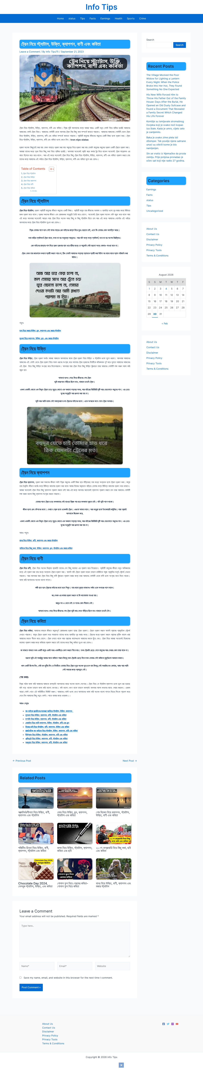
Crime (142, 18)
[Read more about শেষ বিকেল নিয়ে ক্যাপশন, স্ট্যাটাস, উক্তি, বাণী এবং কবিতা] (113, 797)
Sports (130, 18)
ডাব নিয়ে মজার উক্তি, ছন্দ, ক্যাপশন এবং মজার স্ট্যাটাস (40, 330)
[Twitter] (168, 1024)
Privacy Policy (154, 244)
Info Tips (101, 6)
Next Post (130, 760)
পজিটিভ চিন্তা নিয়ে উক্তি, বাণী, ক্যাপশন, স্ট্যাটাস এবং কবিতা (33, 849)
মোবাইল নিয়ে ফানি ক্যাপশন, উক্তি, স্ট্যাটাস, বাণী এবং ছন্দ (47, 722)
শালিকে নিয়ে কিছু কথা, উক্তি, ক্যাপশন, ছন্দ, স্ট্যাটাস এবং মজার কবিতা (45, 548)
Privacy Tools (154, 250)
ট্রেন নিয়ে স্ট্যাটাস (29, 173)
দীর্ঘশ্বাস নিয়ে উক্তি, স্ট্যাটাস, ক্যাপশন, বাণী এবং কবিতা (46, 734)
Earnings (105, 18)
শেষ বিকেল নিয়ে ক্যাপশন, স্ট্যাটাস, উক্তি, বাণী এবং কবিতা (113, 813)
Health (118, 18)
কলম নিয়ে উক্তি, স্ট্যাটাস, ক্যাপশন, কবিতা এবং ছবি (74, 849)
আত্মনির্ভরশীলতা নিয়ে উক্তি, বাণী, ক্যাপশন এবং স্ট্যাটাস (34, 813)
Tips (82, 18)
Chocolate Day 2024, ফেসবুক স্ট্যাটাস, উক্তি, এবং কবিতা (35, 885)
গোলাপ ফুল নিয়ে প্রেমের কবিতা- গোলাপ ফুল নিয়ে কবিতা (72, 885)
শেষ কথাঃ (34, 191)
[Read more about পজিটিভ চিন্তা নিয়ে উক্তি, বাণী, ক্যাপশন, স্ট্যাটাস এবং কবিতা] (35, 833)
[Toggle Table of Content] (50, 169)
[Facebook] (163, 1024)
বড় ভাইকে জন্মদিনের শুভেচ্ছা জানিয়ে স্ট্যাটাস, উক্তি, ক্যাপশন (49, 711)
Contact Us (152, 234)
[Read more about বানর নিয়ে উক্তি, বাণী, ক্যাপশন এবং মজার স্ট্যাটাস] (113, 868)
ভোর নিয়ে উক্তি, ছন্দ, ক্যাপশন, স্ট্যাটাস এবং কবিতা (72, 813)
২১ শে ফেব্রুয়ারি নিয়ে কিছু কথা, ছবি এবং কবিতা (113, 849)
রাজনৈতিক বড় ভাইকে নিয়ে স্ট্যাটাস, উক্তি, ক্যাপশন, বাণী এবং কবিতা (51, 730)
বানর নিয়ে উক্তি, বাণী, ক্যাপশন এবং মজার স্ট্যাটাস (38, 540)
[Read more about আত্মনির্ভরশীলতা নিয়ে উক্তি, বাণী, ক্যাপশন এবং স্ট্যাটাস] (35, 797)
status (72, 18)
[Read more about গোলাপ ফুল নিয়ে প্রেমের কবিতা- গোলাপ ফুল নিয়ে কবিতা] (74, 868)
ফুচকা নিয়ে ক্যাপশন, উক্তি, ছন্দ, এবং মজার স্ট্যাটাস (39, 338)
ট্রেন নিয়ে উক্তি (29, 177)
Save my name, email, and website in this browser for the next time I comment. (68, 977)
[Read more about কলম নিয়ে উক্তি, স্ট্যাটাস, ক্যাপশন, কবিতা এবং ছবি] (74, 833)
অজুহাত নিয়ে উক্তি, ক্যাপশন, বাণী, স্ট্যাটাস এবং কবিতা (46, 742)
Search (150, 39)
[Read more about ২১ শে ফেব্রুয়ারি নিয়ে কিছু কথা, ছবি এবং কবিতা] (113, 833)
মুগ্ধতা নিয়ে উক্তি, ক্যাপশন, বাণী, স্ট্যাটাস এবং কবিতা (45, 715)
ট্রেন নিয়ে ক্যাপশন (29, 180)
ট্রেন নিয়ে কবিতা (29, 188)
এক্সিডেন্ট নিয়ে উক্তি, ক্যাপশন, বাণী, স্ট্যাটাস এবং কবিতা (46, 738)
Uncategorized (154, 210)
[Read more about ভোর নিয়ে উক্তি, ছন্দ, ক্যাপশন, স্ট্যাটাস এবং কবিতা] (74, 797)
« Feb (165, 323)
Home (60, 18)
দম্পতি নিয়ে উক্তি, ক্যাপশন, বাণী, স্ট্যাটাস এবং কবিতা (45, 718)
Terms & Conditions (157, 255)
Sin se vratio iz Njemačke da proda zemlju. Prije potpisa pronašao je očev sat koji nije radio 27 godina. (166, 157)
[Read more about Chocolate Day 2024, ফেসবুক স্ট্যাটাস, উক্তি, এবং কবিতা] (35, 868)
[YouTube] (177, 1024)
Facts (93, 18)
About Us (151, 228)
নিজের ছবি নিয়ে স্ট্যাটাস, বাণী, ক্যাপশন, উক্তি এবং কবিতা (47, 726)
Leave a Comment (29, 51)
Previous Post (22, 760)
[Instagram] (172, 1024)
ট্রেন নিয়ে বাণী (28, 184)
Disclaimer (152, 239)
